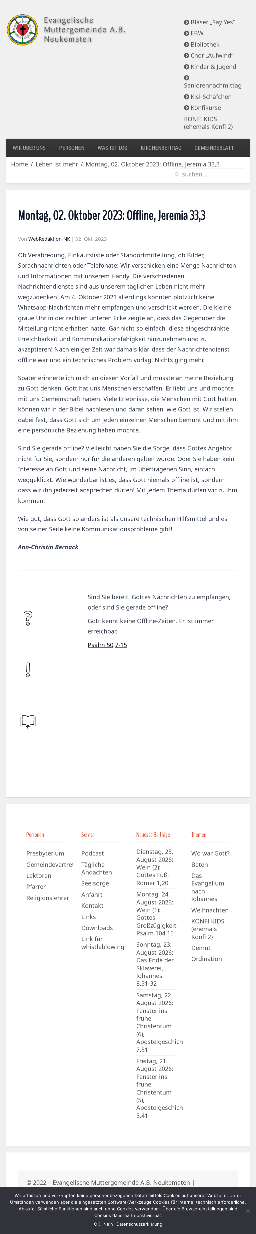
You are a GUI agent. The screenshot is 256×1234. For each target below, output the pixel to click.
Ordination (206, 959)
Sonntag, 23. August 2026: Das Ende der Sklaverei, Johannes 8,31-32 (155, 963)
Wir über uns (29, 147)
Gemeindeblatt (214, 147)
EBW (196, 33)
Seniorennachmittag (213, 85)
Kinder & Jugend (212, 67)
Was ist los (112, 147)
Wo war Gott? (210, 853)
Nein (108, 1224)
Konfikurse (205, 108)
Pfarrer (36, 886)
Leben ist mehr (57, 164)
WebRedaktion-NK (49, 238)
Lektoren (38, 875)
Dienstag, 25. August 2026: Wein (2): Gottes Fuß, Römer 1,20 (154, 867)
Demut (201, 948)
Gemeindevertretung (49, 864)
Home (19, 164)
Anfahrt (92, 894)
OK (97, 1224)
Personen (71, 147)
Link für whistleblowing (102, 942)
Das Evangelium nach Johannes (207, 887)
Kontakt (92, 905)
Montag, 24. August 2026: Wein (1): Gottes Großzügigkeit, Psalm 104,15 (157, 913)
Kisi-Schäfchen (210, 97)
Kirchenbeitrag (161, 147)
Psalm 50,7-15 (107, 645)
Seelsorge (95, 883)
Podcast (92, 853)
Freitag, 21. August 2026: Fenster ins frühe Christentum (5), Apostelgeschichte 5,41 (162, 1088)
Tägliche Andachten (96, 868)
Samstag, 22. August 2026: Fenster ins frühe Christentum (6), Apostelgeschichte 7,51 (162, 1022)
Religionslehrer (47, 898)
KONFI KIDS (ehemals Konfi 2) (208, 122)
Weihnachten (210, 910)
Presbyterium (45, 853)
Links (88, 917)
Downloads (97, 928)
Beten (199, 864)
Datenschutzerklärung (139, 1224)
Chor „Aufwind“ (211, 55)
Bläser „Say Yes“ (212, 22)
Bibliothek (204, 44)
